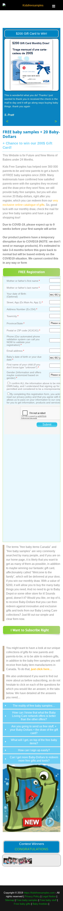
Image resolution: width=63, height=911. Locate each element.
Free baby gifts (22, 903)
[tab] (31, 705)
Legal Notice (49, 896)
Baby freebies (40, 903)
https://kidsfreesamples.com (39, 892)
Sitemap (9, 900)
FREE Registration (31, 272)
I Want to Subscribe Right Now (30, 631)
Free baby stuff (48, 900)
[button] (49, 797)
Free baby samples (27, 900)
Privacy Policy (32, 896)
